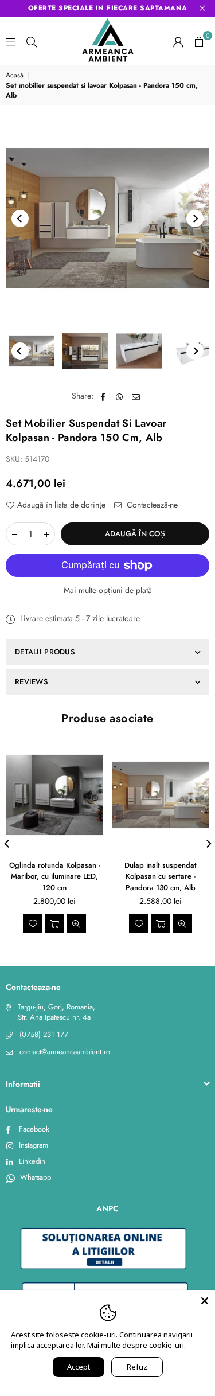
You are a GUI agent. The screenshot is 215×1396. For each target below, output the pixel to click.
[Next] (195, 218)
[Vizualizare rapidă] (76, 923)
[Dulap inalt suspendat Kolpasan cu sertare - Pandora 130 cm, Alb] (160, 795)
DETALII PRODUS (45, 651)
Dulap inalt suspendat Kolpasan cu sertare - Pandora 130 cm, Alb (160, 876)
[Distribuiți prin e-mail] (136, 396)
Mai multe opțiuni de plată (108, 590)
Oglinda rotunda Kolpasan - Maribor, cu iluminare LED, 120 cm (54, 876)
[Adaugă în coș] (54, 923)
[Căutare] (31, 41)
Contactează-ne (151, 505)
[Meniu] (11, 41)
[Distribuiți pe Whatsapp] (119, 396)
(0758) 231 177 (43, 1034)
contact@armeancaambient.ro (64, 1051)
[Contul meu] (178, 41)
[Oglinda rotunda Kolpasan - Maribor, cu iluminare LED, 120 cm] (54, 795)
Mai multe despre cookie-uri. (136, 1345)
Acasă (15, 75)
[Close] (204, 1301)
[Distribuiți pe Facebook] (103, 396)
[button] (199, 41)
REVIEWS (31, 681)
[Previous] (20, 218)
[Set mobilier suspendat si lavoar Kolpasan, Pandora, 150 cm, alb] (31, 351)
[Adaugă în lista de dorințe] (32, 923)
